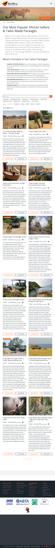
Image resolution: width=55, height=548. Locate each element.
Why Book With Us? (33, 487)
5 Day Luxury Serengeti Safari (13, 299)
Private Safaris (44, 99)
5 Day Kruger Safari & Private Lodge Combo (39, 238)
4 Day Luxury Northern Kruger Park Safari (14, 184)
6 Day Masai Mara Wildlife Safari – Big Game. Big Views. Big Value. (40, 419)
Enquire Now (45, 487)
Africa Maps (5, 493)
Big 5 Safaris (6, 99)
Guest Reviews (32, 491)
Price (32, 104)
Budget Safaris (17, 101)
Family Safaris (25, 99)
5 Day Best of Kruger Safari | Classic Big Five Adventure (13, 359)
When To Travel (6, 487)
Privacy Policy (46, 493)
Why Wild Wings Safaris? (33, 484)
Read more (21, 158)
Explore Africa (20, 483)
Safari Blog (31, 495)
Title (22, 104)
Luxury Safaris (35, 101)
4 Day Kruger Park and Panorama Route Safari (37, 184)
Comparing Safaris (7, 485)
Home (4, 22)
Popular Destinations (21, 485)
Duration (9, 104)
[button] (23, 136)
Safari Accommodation (20, 490)
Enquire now (45, 18)
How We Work (32, 489)
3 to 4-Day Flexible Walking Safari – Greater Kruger (12, 132)
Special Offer (33, 112)
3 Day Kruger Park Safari (37, 131)
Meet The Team (32, 493)
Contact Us (45, 485)
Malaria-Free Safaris (7, 101)
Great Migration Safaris (15, 99)
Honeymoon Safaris (34, 99)
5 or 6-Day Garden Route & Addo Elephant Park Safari (40, 300)
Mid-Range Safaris (26, 101)
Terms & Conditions (47, 495)
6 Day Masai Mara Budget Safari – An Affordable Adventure (40, 359)
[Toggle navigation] (51, 3)
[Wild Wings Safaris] (10, 4)
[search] (51, 96)
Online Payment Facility (46, 490)
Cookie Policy (19, 546)
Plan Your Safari (7, 483)
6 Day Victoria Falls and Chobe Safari (14, 418)
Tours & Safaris (20, 487)
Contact (45, 483)
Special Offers (20, 493)
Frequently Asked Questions (7, 490)
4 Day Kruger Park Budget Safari (14, 237)
